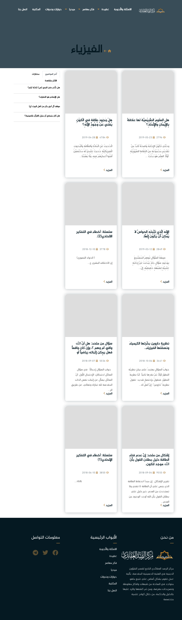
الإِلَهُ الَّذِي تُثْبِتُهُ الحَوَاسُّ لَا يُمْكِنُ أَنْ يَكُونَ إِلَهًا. (152, 234)
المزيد (165, 170)
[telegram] (35, 553)
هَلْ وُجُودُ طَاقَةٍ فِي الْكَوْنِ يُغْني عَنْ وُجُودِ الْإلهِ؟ (94, 122)
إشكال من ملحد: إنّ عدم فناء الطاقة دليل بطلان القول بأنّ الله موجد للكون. (149, 459)
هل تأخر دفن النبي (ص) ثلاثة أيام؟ (44, 88)
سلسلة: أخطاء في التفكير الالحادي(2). (94, 234)
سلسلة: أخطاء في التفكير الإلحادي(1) (94, 457)
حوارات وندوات (53, 9)
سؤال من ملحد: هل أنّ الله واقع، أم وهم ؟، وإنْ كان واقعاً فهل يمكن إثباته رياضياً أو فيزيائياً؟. (92, 350)
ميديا (72, 9)
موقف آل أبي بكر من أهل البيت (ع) (44, 106)
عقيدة (105, 9)
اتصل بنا (22, 9)
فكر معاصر (88, 9)
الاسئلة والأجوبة (123, 9)
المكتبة (36, 9)
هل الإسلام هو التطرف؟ (49, 97)
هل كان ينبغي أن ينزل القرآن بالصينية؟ (42, 116)
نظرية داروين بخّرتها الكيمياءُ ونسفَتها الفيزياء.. (149, 346)
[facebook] (55, 553)
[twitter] (45, 553)
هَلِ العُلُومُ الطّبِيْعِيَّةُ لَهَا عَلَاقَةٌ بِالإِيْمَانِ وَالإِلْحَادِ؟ (148, 122)
